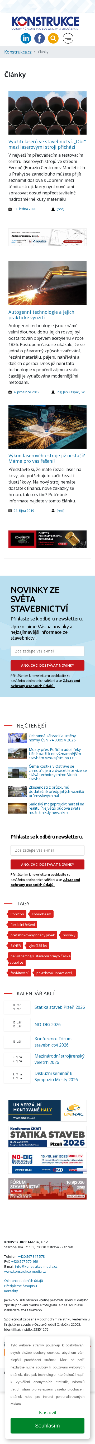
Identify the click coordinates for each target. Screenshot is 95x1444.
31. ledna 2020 (25, 208)
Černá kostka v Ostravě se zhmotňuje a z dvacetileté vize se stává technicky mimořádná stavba (58, 772)
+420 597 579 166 (24, 1261)
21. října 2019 (24, 510)
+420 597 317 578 (31, 1256)
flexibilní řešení (23, 924)
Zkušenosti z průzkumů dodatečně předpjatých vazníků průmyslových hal (56, 791)
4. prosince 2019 (26, 392)
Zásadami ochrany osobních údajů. (45, 683)
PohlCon (17, 914)
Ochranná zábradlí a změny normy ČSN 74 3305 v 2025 (52, 737)
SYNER (16, 945)
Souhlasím (47, 1426)
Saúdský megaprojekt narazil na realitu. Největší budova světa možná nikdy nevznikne (56, 808)
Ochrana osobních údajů (23, 1280)
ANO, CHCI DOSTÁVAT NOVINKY (47, 665)
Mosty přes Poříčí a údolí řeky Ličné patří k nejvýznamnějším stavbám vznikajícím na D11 (55, 753)
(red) (60, 208)
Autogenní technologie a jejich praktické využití (41, 315)
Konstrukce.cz (18, 52)
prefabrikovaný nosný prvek (33, 935)
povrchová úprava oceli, (54, 972)
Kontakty (11, 1290)
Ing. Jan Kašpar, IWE (72, 392)
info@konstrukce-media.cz (36, 1266)
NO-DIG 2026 (48, 1024)
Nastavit (47, 1412)
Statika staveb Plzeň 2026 (60, 1007)
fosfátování (19, 972)
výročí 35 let (38, 945)
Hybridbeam (41, 914)
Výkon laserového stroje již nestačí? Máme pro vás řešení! (46, 458)
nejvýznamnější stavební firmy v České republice (39, 959)
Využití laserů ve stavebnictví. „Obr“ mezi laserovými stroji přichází (47, 144)
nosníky (69, 935)
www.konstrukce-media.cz (25, 1271)
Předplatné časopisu (20, 1285)
